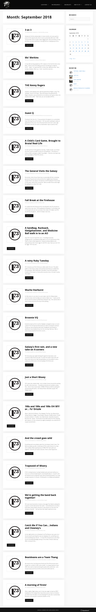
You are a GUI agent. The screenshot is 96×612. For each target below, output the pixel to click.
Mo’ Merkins (32, 57)
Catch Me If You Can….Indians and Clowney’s (41, 526)
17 (73, 48)
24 (73, 51)
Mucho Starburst (34, 289)
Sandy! (75, 84)
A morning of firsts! (35, 584)
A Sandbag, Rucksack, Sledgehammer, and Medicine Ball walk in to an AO (41, 230)
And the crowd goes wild (38, 438)
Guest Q (29, 113)
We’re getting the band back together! (40, 496)
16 (70, 48)
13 (82, 45)
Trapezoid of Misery (36, 465)
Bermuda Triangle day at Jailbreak (82, 88)
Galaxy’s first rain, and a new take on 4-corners (41, 348)
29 (88, 51)
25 (76, 51)
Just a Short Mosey (35, 377)
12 (79, 45)
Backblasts (67, 4)
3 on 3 (28, 29)
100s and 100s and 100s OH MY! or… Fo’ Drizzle (42, 408)
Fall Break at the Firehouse (40, 200)
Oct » (74, 58)
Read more (29, 46)
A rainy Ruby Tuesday (37, 260)
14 (85, 45)
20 (82, 48)
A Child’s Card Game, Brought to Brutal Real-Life (42, 142)
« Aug (70, 58)
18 (76, 48)
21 (85, 48)
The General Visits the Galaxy (41, 170)
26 (79, 51)
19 (79, 48)
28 (85, 51)
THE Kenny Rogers (35, 85)
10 (73, 45)
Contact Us (88, 4)
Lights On (76, 75)
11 (76, 45)
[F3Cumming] (7, 4)
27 (82, 51)
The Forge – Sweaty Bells (79, 71)
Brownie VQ (31, 317)
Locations (44, 4)
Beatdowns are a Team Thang (41, 557)
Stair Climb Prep (77, 79)
